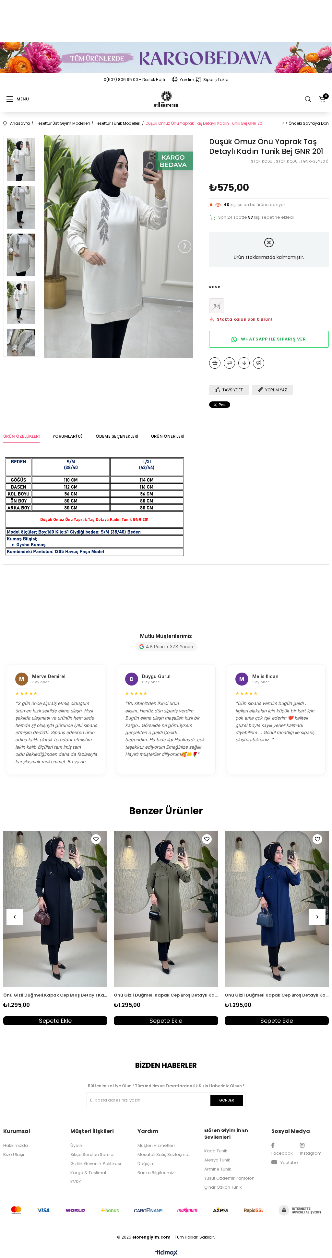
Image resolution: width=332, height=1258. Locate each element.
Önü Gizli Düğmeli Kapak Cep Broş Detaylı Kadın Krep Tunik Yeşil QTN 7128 (166, 995)
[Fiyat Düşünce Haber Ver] (244, 363)
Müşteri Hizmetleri (156, 1145)
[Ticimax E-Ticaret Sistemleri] (166, 1253)
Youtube (288, 1163)
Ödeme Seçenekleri (117, 436)
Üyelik (76, 1145)
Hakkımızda (15, 1145)
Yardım (187, 79)
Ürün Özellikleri (21, 436)
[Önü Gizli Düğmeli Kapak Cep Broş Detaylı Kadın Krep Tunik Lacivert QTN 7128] (277, 909)
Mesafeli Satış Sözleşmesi (164, 1154)
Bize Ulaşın (14, 1154)
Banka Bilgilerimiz (155, 1173)
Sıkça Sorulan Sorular (92, 1154)
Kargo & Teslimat (88, 1173)
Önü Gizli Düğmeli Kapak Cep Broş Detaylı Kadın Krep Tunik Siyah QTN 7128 (55, 995)
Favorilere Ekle (96, 839)
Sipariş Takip (215, 79)
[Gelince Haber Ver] (258, 363)
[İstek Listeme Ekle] (214, 363)
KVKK (75, 1182)
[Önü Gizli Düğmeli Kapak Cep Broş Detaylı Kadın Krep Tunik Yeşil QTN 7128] (166, 909)
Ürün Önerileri (167, 436)
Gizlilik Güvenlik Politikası (95, 1163)
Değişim (146, 1163)
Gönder (226, 1100)
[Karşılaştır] (229, 363)
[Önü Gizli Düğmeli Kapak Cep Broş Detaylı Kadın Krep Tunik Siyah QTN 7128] (55, 909)
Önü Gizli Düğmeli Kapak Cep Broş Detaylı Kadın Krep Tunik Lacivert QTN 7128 (277, 995)
